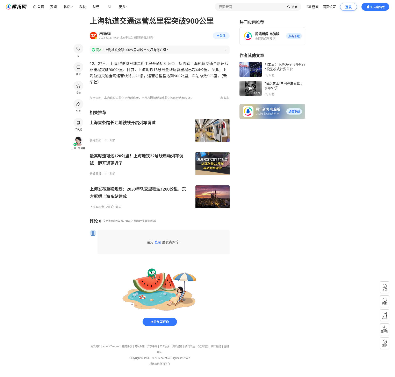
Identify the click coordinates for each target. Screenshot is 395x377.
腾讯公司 (154, 363)
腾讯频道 (216, 346)
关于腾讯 (95, 346)
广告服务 (165, 346)
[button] (294, 36)
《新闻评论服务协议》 (145, 221)
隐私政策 (140, 346)
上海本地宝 (97, 206)
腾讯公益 (190, 346)
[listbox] (160, 159)
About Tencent (111, 346)
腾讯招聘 (177, 346)
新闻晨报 (95, 173)
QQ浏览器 (203, 346)
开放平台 (152, 346)
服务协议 (127, 346)
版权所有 (165, 363)
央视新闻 (95, 140)
